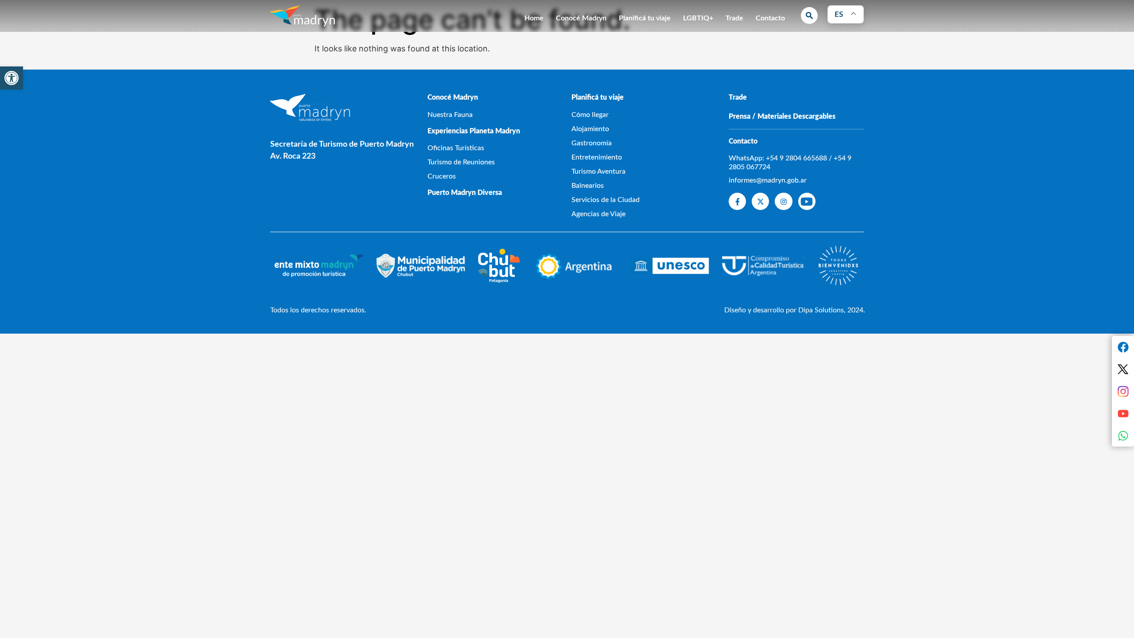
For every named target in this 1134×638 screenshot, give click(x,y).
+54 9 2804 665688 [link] (796, 158)
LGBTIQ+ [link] (698, 18)
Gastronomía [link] (591, 143)
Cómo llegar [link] (590, 114)
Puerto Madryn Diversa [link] (464, 192)
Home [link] (534, 18)
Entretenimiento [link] (596, 157)
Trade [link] (734, 18)
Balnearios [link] (587, 185)
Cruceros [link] (441, 176)
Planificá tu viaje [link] (645, 18)
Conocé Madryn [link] (581, 18)
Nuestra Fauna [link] (450, 114)
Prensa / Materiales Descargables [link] (782, 116)
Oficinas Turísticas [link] (455, 148)
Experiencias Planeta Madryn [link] (473, 131)
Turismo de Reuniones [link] (461, 162)
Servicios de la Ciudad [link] (605, 199)
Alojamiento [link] (590, 128)
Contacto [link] (770, 18)
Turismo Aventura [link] (598, 171)
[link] (11, 77)
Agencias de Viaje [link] (598, 214)
